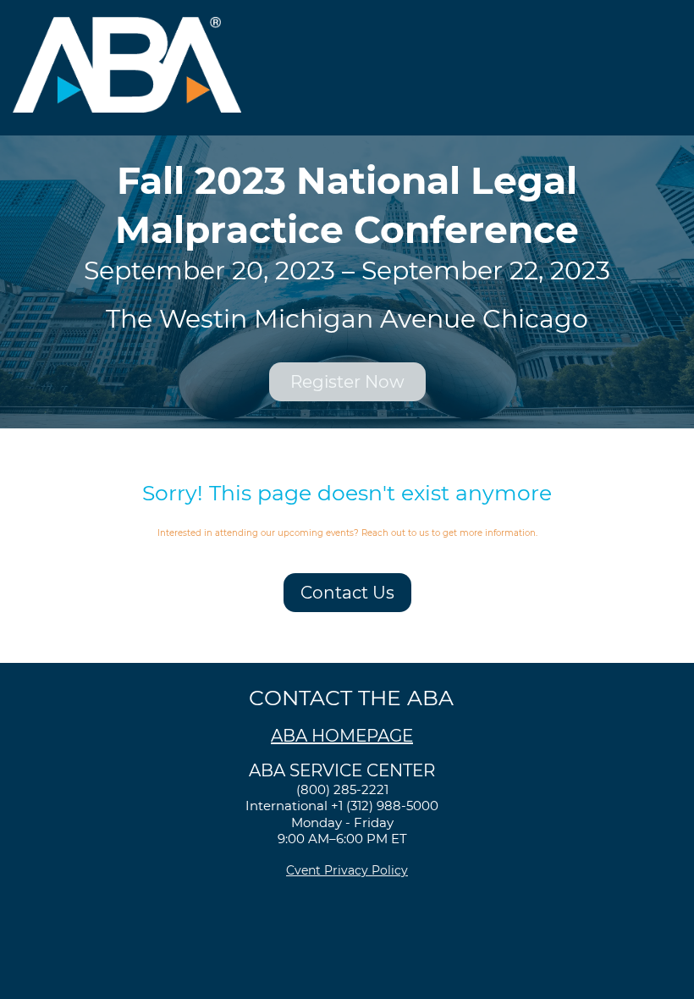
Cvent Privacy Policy (347, 870)
